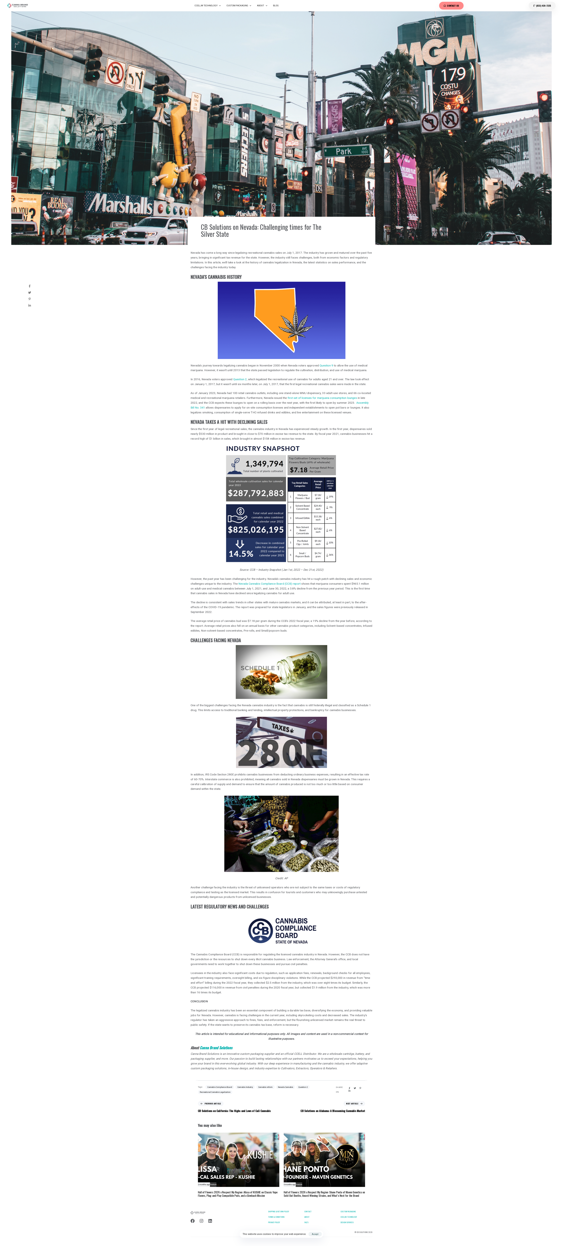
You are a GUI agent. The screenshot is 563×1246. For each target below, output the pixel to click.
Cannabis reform (265, 1087)
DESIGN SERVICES (347, 1222)
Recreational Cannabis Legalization (215, 1092)
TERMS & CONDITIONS (276, 1217)
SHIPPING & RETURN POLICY (278, 1211)
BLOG (276, 5)
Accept (315, 1234)
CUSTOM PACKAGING (237, 5)
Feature (213, 1185)
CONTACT (308, 1211)
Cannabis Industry (245, 1087)
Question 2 (240, 379)
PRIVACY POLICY (274, 1222)
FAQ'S (306, 1222)
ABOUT (260, 5)
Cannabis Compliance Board (219, 1087)
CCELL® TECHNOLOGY (206, 5)
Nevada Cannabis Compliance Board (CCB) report (269, 583)
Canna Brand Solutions (216, 1047)
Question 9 (326, 365)
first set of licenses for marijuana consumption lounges (322, 398)
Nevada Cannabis (285, 1087)
